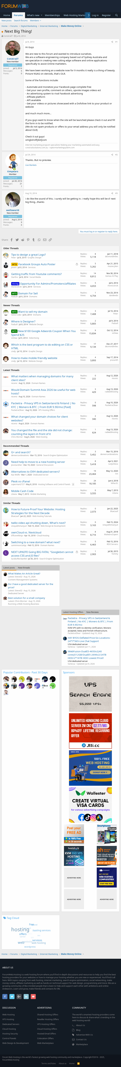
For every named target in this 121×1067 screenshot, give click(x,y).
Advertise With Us (84, 1034)
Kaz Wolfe (15, 474)
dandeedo (113, 295)
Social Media (35, 277)
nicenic (14, 383)
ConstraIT (8, 36)
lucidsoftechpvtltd (19, 558)
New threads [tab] (24, 567)
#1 (116, 41)
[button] (41, 15)
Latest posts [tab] (9, 567)
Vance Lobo (16, 314)
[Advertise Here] (74, 877)
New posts (7, 20)
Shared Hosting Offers (47, 1014)
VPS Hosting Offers (46, 410)
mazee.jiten (113, 266)
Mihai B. (114, 483)
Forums (18, 15)
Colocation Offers (45, 1038)
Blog (78, 1030)
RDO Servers (112, 544)
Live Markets (31, 165)
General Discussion (44, 465)
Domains (33, 296)
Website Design (36, 324)
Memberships (52, 15)
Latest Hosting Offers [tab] (73, 612)
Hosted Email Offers (46, 1033)
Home (6, 15)
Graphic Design (34, 257)
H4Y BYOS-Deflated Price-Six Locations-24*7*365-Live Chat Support (89, 639)
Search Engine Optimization (55, 455)
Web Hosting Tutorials (42, 516)
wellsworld (12, 210)
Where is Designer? (23, 321)
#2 (116, 154)
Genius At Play (111, 276)
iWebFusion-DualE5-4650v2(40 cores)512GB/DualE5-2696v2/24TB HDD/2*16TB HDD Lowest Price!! (87, 654)
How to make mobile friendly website (34, 358)
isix (116, 473)
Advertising (34, 338)
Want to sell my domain (33, 311)
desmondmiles (111, 256)
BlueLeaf (15, 516)
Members (34, 20)
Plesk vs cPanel (20, 481)
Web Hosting (41, 437)
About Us (80, 1025)
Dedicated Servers (10, 1024)
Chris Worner (17, 437)
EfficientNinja (17, 535)
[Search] (116, 15)
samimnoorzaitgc (18, 545)
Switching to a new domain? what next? (35, 542)
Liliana (14, 494)
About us (62, 1063)
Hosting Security (10, 1033)
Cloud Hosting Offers (47, 1028)
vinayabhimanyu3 (19, 526)
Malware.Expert (111, 534)
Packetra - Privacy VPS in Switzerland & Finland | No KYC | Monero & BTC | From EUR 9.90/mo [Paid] (43, 405)
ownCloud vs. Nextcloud (26, 532)
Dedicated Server (41, 474)
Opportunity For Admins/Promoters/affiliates (48, 283)
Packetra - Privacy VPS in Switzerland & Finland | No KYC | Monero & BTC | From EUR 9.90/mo (90, 621)
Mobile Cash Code (22, 491)
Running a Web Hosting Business (23, 603)
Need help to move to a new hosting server (38, 462)
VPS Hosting (8, 1019)
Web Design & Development (53, 526)
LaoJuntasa (113, 464)
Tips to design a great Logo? (28, 254)
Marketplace (82, 1044)
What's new (33, 15)
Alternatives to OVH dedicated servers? (35, 471)
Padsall (14, 296)
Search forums (21, 20)
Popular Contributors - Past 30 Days (25, 672)
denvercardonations (20, 455)
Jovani (13, 267)
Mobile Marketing (38, 494)
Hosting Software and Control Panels (54, 484)
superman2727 (18, 484)
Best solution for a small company (26, 597)
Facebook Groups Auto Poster (36, 264)
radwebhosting (111, 391)
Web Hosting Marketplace (78, 15)
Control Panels (9, 1038)
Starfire (14, 277)
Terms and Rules (48, 1063)
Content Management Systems (22, 579)
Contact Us (81, 1039)
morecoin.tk (16, 286)
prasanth (114, 360)
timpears (12, 171)
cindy (13, 351)
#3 (116, 193)
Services (32, 267)
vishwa (14, 338)
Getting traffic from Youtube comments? (36, 274)
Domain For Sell (28, 293)
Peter (13, 257)
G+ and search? (20, 452)
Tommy (115, 553)
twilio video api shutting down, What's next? (38, 523)
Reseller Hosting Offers (48, 1019)
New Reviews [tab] (92, 612)
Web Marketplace (45, 1043)
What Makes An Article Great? (24, 573)
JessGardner (16, 465)
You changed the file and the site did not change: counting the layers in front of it (41, 432)
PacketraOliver (17, 410)
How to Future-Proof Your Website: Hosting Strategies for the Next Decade (38, 511)
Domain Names (38, 383)
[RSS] (78, 1063)
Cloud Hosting (43, 535)
